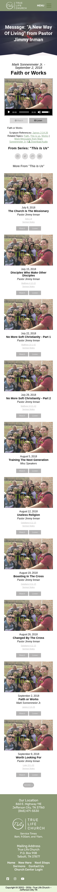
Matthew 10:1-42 (28, 345)
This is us (35, 136)
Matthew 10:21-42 (28, 406)
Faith (26, 136)
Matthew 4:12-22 (28, 283)
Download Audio (39, 141)
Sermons (19, 866)
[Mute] (39, 112)
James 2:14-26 (40, 132)
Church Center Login (28, 869)
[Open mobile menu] (49, 5)
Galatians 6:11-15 (28, 523)
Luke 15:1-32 (28, 765)
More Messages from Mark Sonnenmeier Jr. (26, 140)
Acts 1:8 (28, 219)
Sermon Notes (28, 222)
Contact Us (36, 866)
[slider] (24, 112)
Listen (39, 120)
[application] (28, 112)
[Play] (8, 112)
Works (44, 136)
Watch (20, 120)
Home (11, 862)
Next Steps (42, 862)
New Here (25, 862)
